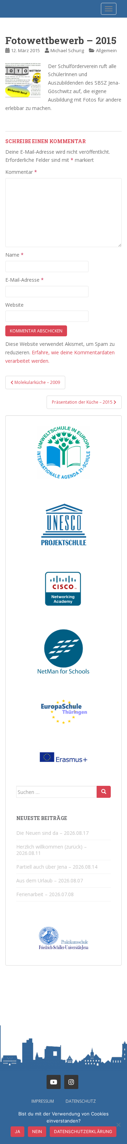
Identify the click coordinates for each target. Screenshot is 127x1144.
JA (17, 1131)
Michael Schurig (67, 50)
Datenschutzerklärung (83, 1131)
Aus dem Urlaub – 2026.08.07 (49, 880)
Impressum (42, 1101)
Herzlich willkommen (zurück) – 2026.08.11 (51, 849)
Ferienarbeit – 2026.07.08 (45, 894)
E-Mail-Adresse (24, 279)
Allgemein (106, 50)
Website (14, 304)
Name (14, 254)
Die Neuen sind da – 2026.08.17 (52, 833)
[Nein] (118, 1124)
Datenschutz (81, 1101)
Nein (37, 1131)
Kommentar (21, 172)
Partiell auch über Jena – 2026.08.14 (56, 866)
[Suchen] (104, 792)
